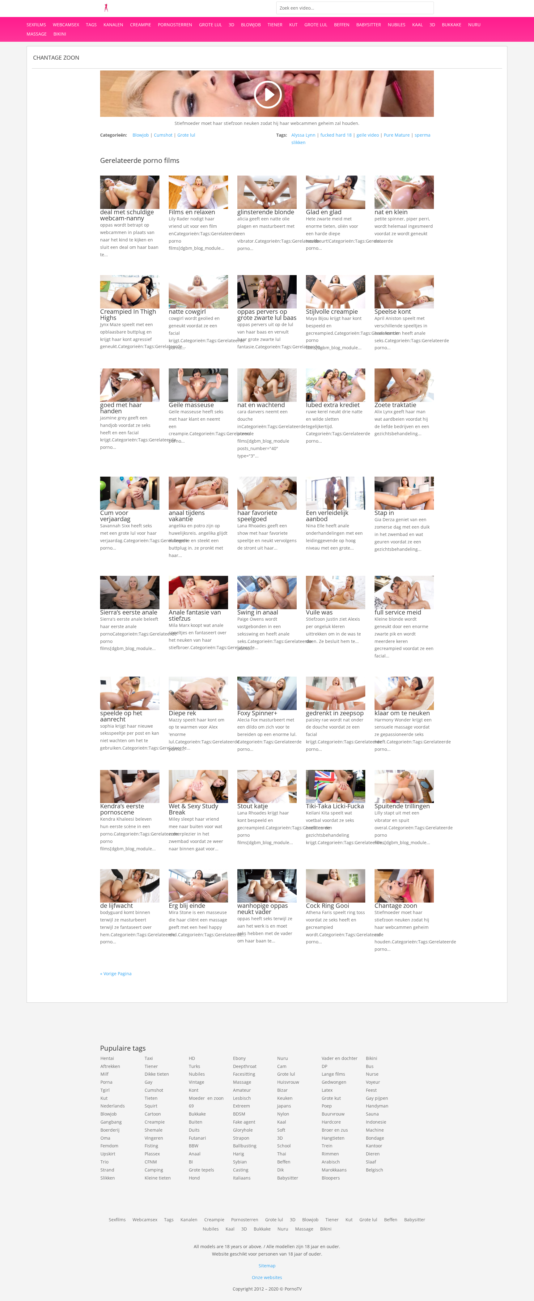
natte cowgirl (187, 311)
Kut (293, 25)
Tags (91, 25)
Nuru (474, 25)
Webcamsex (66, 25)
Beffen (342, 25)
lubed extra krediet (333, 405)
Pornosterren (175, 25)
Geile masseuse (191, 405)
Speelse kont (393, 311)
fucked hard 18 (336, 135)
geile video (368, 135)
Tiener (275, 25)
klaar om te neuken (402, 713)
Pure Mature (397, 135)
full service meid (398, 612)
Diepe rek (182, 713)
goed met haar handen (121, 408)
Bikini (59, 34)
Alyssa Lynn (303, 135)
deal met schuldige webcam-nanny (127, 215)
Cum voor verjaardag (115, 515)
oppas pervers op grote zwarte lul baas (267, 314)
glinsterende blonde (265, 212)
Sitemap (267, 1266)
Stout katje (252, 806)
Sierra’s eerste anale (128, 612)
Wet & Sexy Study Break (193, 809)
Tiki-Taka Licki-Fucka (335, 806)
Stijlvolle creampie (332, 311)
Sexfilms (36, 25)
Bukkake (451, 25)
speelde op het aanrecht (121, 716)
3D (231, 25)
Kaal (417, 25)
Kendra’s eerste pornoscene (122, 809)
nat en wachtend (261, 405)
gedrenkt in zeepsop (335, 713)
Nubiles (396, 25)
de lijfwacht (116, 905)
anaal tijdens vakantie (187, 515)
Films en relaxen (192, 212)
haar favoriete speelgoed (257, 515)
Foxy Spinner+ (257, 713)
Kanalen (113, 25)
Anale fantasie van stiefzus (195, 615)
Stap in (384, 512)
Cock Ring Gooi (327, 905)
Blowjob (251, 25)
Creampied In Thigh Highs (128, 314)
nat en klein (391, 212)
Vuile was (319, 612)
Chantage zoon (396, 905)
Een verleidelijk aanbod (327, 515)
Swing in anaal (257, 612)
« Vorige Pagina (116, 973)
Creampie (140, 25)
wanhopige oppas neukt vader (262, 908)
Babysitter (368, 25)
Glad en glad (323, 212)
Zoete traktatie (395, 405)
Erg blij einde (187, 905)
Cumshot (163, 135)
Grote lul (210, 25)
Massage (37, 34)
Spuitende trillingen (402, 806)
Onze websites (267, 1277)
